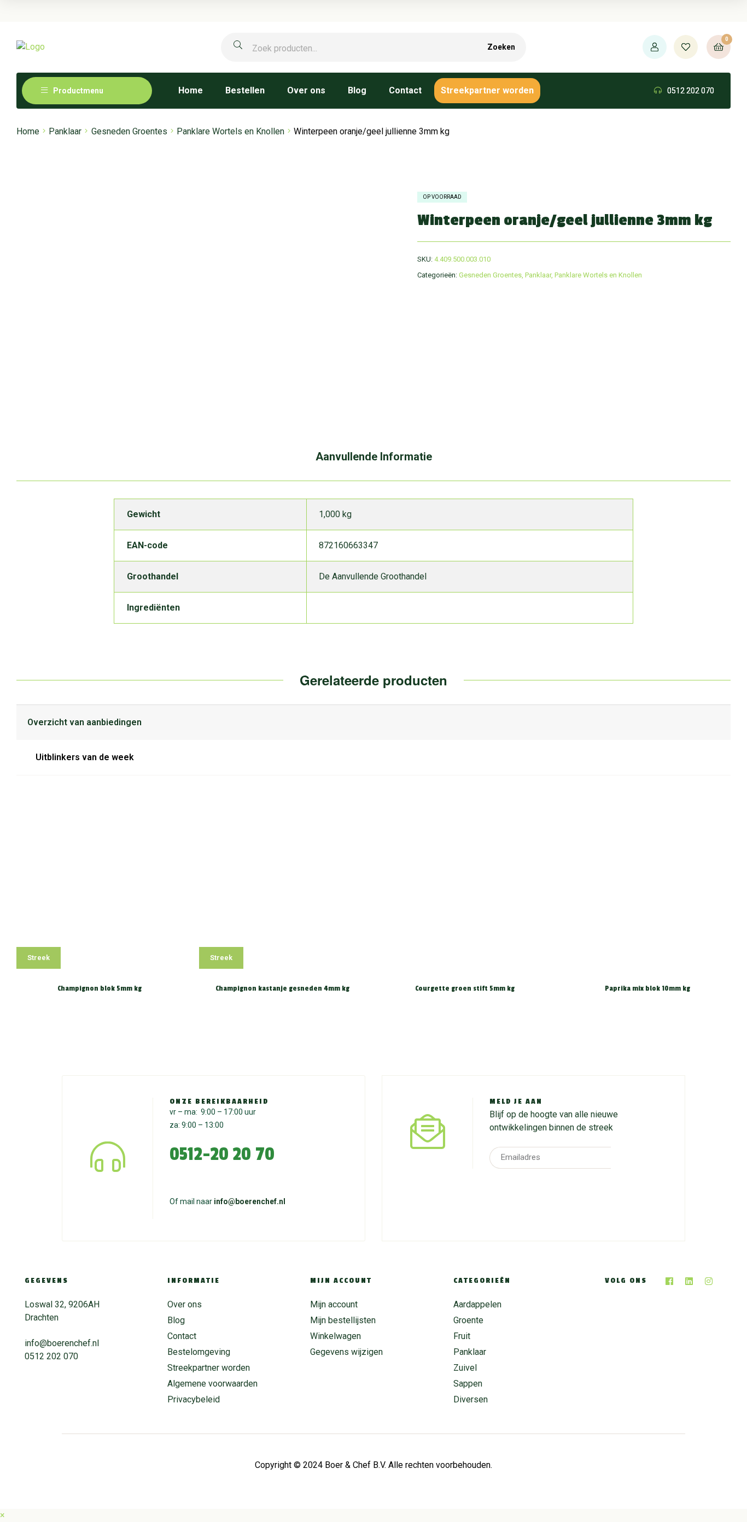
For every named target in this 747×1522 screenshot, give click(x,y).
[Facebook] (669, 1281)
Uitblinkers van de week (85, 757)
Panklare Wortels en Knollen (230, 131)
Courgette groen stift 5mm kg (465, 988)
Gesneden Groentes (129, 131)
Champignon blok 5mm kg (99, 988)
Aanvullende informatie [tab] (374, 456)
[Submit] (626, 1158)
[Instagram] (708, 1281)
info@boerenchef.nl (249, 1201)
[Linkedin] (689, 1281)
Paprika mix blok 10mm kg (647, 988)
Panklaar (65, 131)
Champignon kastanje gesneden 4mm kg (282, 988)
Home (27, 131)
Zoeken (501, 47)
